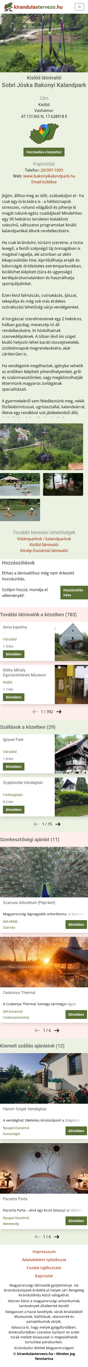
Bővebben (14, 654)
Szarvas (9, 927)
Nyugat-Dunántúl (16, 1128)
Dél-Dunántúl (12, 1012)
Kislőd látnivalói (44, 544)
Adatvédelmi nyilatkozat (44, 1259)
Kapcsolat (44, 1276)
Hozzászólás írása (73, 592)
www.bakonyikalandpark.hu (49, 176)
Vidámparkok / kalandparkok (44, 538)
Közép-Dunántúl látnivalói (44, 550)
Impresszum (44, 1251)
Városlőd (10, 639)
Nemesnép (11, 1224)
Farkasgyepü (13, 795)
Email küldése (44, 182)
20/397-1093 (52, 170)
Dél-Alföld (10, 922)
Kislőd (7, 682)
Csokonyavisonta (16, 1017)
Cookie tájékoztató (44, 1267)
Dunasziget (11, 1134)
